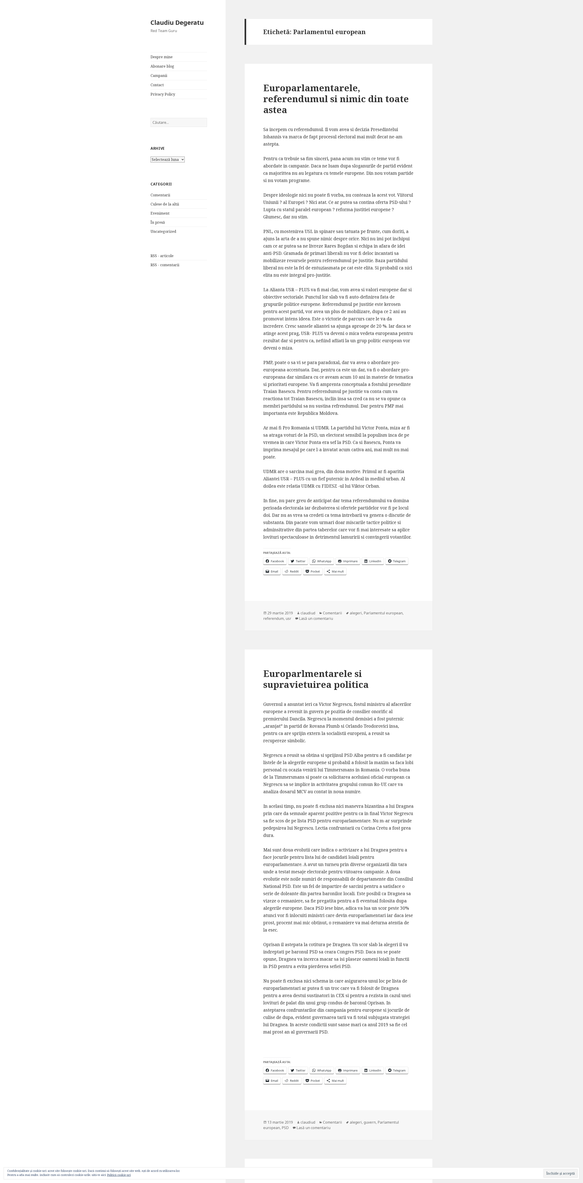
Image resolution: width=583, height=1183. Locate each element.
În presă (158, 222)
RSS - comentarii (165, 264)
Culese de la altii (165, 204)
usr (288, 618)
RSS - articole (162, 255)
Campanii (159, 75)
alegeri (356, 613)
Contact (157, 84)
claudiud (308, 613)
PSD (285, 1127)
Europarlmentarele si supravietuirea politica (316, 678)
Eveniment (160, 213)
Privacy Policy (163, 94)
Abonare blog (162, 66)
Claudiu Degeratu (177, 22)
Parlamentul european (383, 613)
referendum (273, 618)
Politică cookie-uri (119, 1175)
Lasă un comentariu (316, 618)
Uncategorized (163, 231)
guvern (370, 1122)
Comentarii (160, 195)
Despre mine (162, 56)
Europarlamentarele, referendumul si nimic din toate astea (336, 99)
